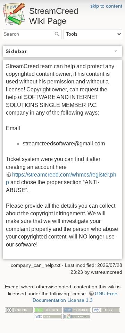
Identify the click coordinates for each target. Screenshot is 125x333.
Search (58, 34)
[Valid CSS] (48, 316)
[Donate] (48, 309)
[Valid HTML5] (106, 309)
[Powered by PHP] (77, 309)
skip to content (106, 6)
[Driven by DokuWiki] (77, 316)
